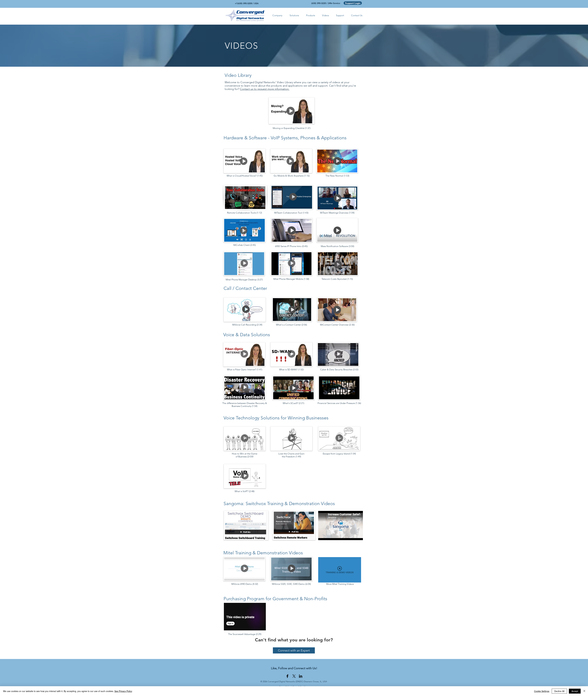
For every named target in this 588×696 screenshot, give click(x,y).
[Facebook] (287, 676)
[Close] (584, 691)
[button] (277, 15)
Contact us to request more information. (264, 89)
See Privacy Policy (123, 691)
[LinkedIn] (300, 676)
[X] (294, 676)
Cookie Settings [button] (541, 691)
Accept (574, 691)
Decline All (559, 691)
